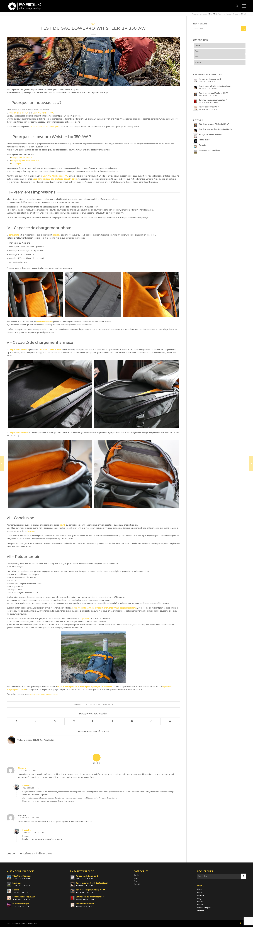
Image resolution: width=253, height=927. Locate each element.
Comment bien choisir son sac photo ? (213, 100)
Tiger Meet (85, 618)
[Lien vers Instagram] (240, 923)
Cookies (200, 904)
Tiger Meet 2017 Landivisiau (209, 150)
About (199, 892)
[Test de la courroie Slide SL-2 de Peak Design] (251, 463)
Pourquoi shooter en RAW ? (208, 107)
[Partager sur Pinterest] (74, 721)
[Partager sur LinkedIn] (93, 721)
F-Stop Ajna (16, 164)
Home (199, 889)
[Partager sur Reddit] (150, 721)
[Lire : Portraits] (9, 891)
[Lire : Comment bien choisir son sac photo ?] (195, 101)
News (197, 51)
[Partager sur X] (35, 721)
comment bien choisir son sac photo (45, 126)
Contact (200, 901)
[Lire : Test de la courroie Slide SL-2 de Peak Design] (195, 87)
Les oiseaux (17, 883)
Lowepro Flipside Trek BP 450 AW (25, 161)
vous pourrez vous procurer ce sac (44, 694)
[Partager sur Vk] (131, 721)
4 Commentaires (93, 704)
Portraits (202, 145)
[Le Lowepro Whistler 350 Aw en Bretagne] (93, 657)
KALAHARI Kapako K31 (18, 113)
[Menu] (243, 6)
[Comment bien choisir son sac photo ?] (2, 463)
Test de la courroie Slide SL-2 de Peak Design (215, 86)
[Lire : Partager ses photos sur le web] (195, 80)
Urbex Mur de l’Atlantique (21, 876)
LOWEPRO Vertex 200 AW (43, 113)
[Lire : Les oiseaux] (9, 884)
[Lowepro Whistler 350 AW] (35, 294)
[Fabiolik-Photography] (26, 6)
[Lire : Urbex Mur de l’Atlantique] (9, 877)
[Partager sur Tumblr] (112, 721)
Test (93, 24)
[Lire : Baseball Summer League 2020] (9, 898)
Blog (199, 898)
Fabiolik (109, 704)
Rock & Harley (204, 140)
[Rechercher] (237, 6)
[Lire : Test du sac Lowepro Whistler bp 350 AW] (195, 94)
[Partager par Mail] (170, 721)
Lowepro (30, 531)
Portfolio (200, 895)
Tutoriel (198, 62)
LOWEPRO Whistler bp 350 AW (55, 176)
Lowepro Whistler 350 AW (21, 157)
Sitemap (200, 910)
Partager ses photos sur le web (210, 79)
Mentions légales (204, 907)
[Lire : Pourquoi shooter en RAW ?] (195, 108)
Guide (197, 45)
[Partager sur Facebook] (16, 721)
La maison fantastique (21, 904)
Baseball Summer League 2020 (24, 897)
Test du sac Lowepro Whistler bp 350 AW (213, 93)
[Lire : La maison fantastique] (9, 905)
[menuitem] (237, 6)
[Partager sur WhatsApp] (54, 721)
